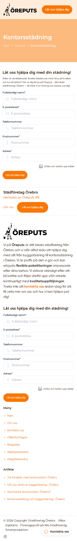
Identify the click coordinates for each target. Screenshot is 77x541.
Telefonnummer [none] (12, 121)
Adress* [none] (7, 151)
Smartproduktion (16, 530)
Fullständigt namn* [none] (14, 92)
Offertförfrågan (17, 437)
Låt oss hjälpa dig (15, 175)
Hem (10, 415)
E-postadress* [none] (11, 107)
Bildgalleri (13, 444)
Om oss (8, 207)
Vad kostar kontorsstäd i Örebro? (29, 491)
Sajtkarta (11, 525)
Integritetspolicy (17, 459)
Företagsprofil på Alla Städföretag (43, 525)
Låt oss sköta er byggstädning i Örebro (33, 484)
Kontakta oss (15, 430)
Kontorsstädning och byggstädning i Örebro (36, 499)
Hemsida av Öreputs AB (21, 197)
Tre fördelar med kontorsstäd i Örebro (32, 477)
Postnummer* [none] (11, 136)
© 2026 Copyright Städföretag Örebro (29, 520)
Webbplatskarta (17, 451)
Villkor (62, 520)
